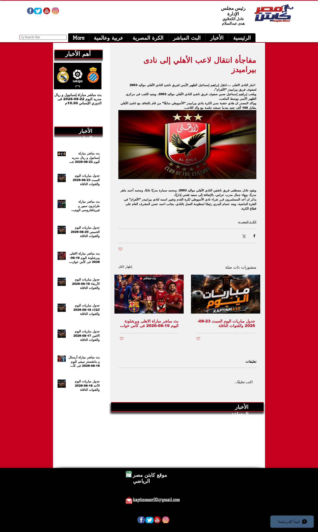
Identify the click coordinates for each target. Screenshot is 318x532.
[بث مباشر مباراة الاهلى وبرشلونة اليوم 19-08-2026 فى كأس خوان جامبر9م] (149, 294)
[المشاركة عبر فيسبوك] (254, 236)
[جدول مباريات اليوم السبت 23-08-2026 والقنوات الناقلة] (225, 294)
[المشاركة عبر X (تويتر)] (244, 236)
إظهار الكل (125, 266)
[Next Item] (61, 76)
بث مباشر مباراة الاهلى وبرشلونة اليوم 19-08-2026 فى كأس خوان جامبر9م (149, 323)
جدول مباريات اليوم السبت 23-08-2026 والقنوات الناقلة (226, 323)
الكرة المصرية (247, 222)
